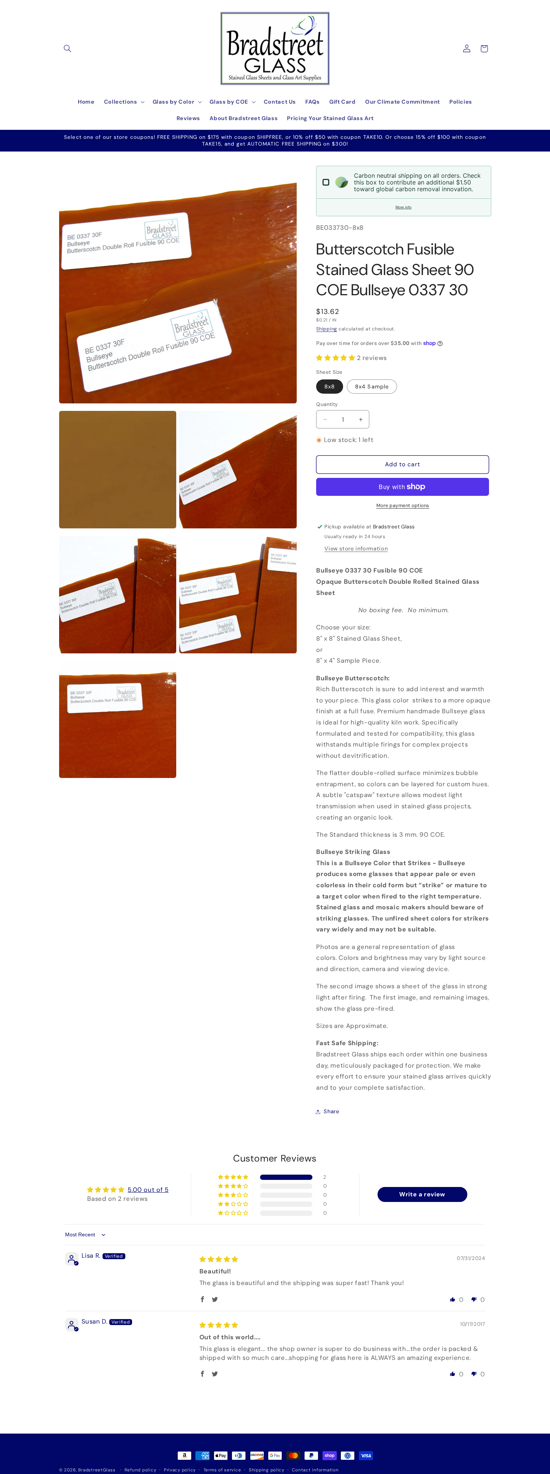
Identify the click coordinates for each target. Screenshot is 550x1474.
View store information (356, 548)
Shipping (326, 329)
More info (403, 207)
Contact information (315, 1470)
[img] (218, 1259)
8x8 (329, 386)
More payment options (403, 506)
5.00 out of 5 (148, 1190)
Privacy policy (180, 1470)
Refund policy (140, 1470)
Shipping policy (266, 1470)
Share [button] (331, 1111)
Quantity (327, 404)
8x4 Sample (372, 386)
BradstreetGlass (96, 1470)
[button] (67, 48)
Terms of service (222, 1470)
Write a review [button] (422, 1194)
